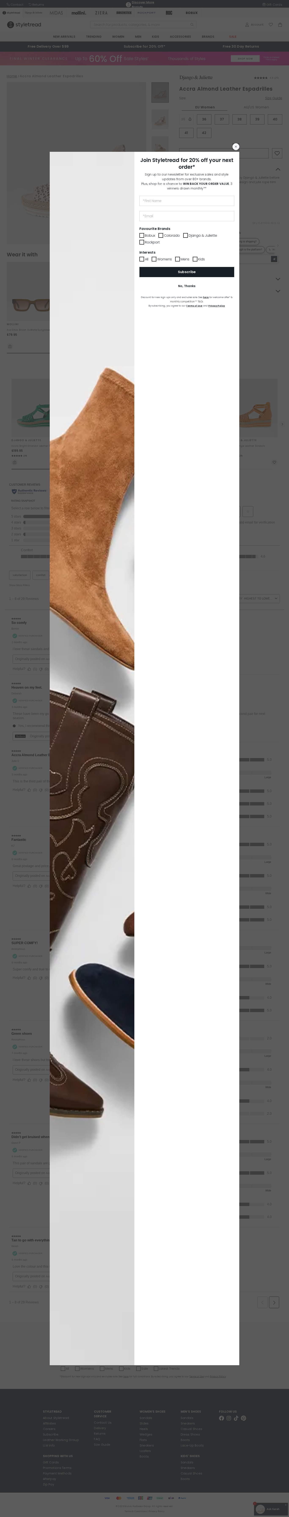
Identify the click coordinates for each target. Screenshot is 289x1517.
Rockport (152, 242)
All (146, 259)
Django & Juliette (203, 235)
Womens (164, 259)
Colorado (172, 235)
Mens (185, 259)
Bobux (150, 235)
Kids (201, 259)
